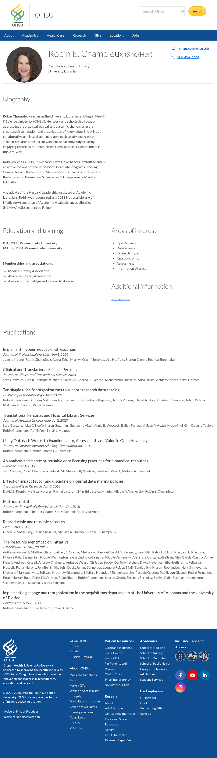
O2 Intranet (148, 697)
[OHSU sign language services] (193, 660)
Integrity (76, 696)
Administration (115, 708)
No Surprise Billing (117, 685)
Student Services (151, 679)
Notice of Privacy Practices (21, 711)
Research (79, 35)
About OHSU (80, 668)
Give (98, 35)
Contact (75, 646)
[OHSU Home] (20, 15)
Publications (120, 299)
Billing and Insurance (118, 647)
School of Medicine (152, 647)
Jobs (135, 35)
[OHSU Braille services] (181, 660)
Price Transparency (118, 679)
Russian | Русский (81, 656)
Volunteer (76, 728)
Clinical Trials (113, 674)
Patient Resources (119, 641)
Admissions (147, 674)
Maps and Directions (83, 675)
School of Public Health (155, 663)
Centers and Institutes (120, 713)
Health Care (55, 35)
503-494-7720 (188, 57)
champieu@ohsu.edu (194, 48)
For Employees (151, 691)
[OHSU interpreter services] (204, 660)
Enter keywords (153, 19)
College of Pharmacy (153, 669)
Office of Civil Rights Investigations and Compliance (83, 712)
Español (75, 651)
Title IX (75, 722)
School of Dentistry (153, 658)
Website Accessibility (84, 690)
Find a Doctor (113, 653)
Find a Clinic (112, 658)
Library (109, 729)
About (9, 35)
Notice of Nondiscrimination (21, 716)
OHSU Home (78, 640)
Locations (117, 35)
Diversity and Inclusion (85, 701)
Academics (30, 35)
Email (143, 703)
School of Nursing (151, 653)
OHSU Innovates (116, 735)
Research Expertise (118, 740)
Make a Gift (77, 685)
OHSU (44, 15)
